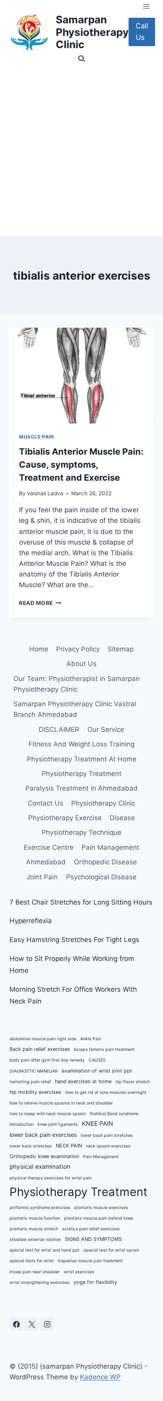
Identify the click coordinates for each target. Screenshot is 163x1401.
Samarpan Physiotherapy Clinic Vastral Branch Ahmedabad (74, 709)
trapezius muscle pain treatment (90, 1260)
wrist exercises (79, 1271)
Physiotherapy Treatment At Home (81, 759)
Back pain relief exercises (39, 1049)
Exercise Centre (49, 847)
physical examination (39, 1166)
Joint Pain (42, 877)
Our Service (105, 729)
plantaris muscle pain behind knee (98, 1218)
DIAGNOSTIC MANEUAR (33, 1071)
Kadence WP (100, 1377)
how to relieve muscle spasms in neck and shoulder (61, 1103)
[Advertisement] (81, 151)
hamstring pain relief (30, 1081)
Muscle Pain (36, 437)
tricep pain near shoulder (34, 1271)
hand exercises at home (83, 1081)
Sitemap (121, 649)
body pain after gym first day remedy (47, 1060)
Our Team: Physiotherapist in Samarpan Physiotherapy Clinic (76, 684)
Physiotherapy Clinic (103, 803)
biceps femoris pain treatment (104, 1049)
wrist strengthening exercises (39, 1282)
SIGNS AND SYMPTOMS (93, 1239)
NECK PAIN (69, 1146)
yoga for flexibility (95, 1282)
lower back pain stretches (107, 1135)
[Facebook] (16, 1324)
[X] (31, 1324)
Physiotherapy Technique (81, 832)
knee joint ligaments (58, 1124)
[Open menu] (146, 6)
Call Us (142, 31)
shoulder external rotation (35, 1239)
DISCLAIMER (59, 729)
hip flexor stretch (133, 1081)
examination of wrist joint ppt (97, 1071)
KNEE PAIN (97, 1123)
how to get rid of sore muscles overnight (105, 1092)
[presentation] (81, 375)
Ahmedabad (46, 862)
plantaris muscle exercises (101, 1207)
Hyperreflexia (30, 921)
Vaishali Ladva (45, 493)
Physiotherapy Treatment (81, 774)
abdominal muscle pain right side (42, 1038)
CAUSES (97, 1060)
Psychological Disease (101, 877)
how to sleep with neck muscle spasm (47, 1113)
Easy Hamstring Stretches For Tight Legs (74, 940)
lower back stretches (30, 1146)
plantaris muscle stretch (33, 1228)
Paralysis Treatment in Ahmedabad (81, 788)
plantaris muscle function (34, 1218)
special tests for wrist (31, 1260)
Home (38, 649)
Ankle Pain (90, 1038)
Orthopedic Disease (105, 862)
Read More (40, 603)
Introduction (21, 1124)
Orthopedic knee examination (44, 1156)
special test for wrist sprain (111, 1250)
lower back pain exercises (43, 1134)
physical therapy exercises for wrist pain (50, 1178)
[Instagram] (47, 1324)
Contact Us (45, 803)
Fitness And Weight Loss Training (81, 744)
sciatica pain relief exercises (91, 1228)
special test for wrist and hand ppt (44, 1250)
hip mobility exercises (35, 1092)
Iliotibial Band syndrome (114, 1113)
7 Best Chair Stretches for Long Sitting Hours (80, 902)
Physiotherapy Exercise (65, 818)
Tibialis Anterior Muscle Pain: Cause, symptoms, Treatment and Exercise (81, 464)
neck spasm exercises (108, 1146)
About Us (81, 664)
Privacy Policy (78, 649)
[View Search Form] (81, 59)
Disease (122, 818)
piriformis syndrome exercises (39, 1207)
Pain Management (110, 847)
